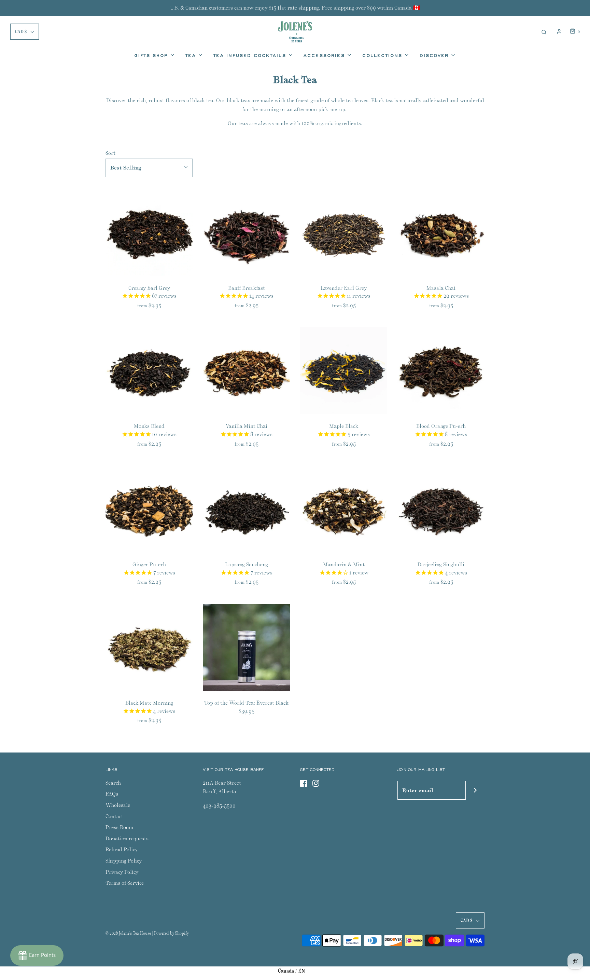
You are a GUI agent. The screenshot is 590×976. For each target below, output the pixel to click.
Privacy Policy (122, 872)
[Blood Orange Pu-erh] (440, 370)
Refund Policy (122, 849)
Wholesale (118, 805)
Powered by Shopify (171, 933)
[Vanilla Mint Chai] (246, 370)
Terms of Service (125, 883)
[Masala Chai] (440, 232)
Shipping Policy (124, 861)
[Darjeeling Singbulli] (440, 509)
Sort (110, 153)
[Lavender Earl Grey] (343, 232)
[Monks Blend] (149, 370)
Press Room (119, 827)
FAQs (112, 794)
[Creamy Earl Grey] (149, 232)
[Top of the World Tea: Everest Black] (246, 647)
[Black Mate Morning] (149, 647)
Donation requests (127, 838)
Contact (114, 816)
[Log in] (559, 31)
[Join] (475, 790)
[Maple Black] (343, 370)
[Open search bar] (544, 31)
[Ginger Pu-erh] (149, 509)
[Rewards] (37, 955)
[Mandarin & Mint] (343, 509)
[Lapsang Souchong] (246, 509)
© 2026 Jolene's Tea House (128, 933)
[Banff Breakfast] (246, 232)
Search (113, 783)
